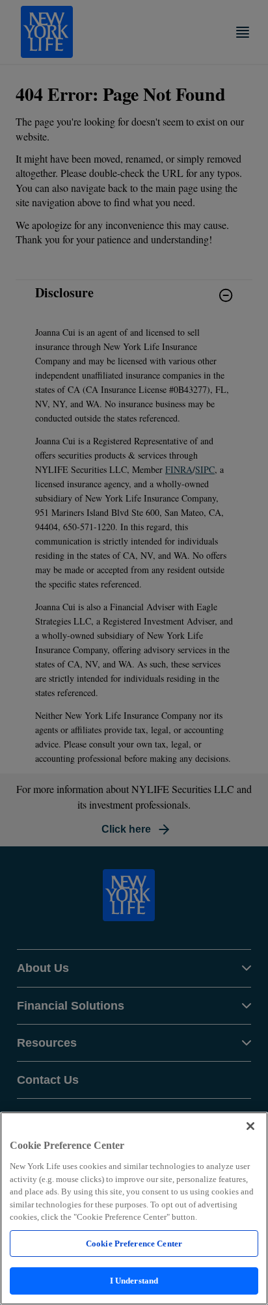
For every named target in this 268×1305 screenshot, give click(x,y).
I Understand (134, 1280)
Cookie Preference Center (134, 1243)
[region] (134, 1208)
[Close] (250, 1126)
